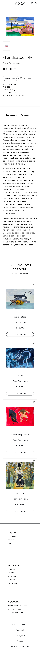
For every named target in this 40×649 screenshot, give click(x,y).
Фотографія (12, 576)
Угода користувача (15, 609)
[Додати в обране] (34, 284)
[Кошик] (36, 3)
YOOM (20, 4)
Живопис (11, 569)
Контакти (11, 540)
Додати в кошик (11, 78)
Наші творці (12, 543)
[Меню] (4, 3)
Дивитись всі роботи (20, 274)
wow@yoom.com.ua (20, 646)
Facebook (20, 630)
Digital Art (11, 579)
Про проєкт (12, 536)
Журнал (11, 547)
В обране (27, 78)
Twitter (20, 641)
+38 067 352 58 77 (20, 625)
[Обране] (32, 3)
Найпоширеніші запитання (18, 605)
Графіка (11, 572)
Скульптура (12, 583)
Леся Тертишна (11, 63)
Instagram (20, 636)
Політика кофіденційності (17, 612)
